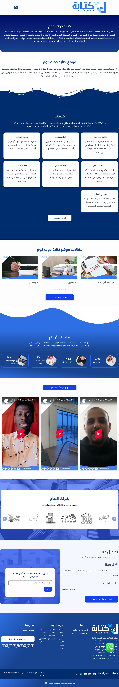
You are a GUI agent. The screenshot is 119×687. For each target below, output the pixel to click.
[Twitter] (28, 646)
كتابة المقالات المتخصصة (79, 633)
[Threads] (3, 646)
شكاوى (62, 642)
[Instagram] (21, 646)
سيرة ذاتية (43, 642)
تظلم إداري (72, 283)
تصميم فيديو (51, 639)
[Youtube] (25, 646)
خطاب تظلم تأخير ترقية (107, 283)
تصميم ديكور (51, 632)
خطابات (62, 635)
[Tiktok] (10, 646)
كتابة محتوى (42, 639)
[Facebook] (32, 646)
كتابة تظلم (33, 283)
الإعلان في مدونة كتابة (80, 630)
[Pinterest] (14, 646)
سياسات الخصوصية (15, 672)
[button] (16, 7)
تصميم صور (52, 635)
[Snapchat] (7, 646)
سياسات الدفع (39, 672)
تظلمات (62, 648)
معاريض (61, 639)
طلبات (62, 645)
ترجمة (44, 635)
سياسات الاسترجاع (28, 672)
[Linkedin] (18, 646)
